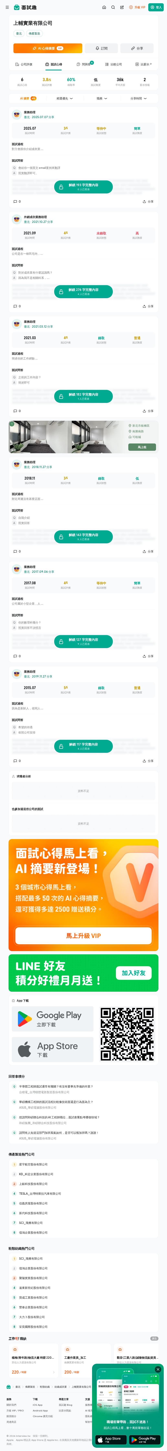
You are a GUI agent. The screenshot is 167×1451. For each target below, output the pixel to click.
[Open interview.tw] (9, 1387)
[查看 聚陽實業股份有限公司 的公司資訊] (83, 1278)
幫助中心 (90, 1421)
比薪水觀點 (65, 1410)
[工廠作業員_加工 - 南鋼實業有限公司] (86, 1360)
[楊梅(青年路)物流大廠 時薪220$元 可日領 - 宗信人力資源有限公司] (34, 1360)
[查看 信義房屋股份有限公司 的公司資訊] (83, 1203)
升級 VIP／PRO (15, 1410)
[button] (18, 1410)
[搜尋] (113, 7)
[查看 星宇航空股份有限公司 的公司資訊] (83, 1164)
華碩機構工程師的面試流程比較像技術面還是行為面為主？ (56, 1102)
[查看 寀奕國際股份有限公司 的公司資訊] (83, 1327)
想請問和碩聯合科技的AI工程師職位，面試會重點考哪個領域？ (59, 1117)
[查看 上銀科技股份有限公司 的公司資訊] (83, 1184)
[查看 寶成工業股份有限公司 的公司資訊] (83, 1297)
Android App (40, 1410)
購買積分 (11, 1416)
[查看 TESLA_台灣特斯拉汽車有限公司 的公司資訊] (83, 1194)
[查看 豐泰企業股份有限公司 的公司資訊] (83, 1307)
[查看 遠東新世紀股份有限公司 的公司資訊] (83, 1288)
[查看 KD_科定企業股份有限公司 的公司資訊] (83, 1174)
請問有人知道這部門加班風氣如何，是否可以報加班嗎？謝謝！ (59, 1132)
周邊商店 (11, 1421)
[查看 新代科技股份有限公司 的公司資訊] (83, 1213)
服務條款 (90, 1404)
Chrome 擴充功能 (43, 1416)
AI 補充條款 (91, 1410)
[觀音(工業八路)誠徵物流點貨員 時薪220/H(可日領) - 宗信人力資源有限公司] (139, 1360)
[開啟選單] (7, 7)
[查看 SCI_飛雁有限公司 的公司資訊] (83, 1223)
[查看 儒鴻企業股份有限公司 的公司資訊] (83, 1232)
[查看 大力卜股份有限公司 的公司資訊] (83, 1317)
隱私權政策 (91, 1416)
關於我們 (11, 1404)
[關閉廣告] (158, 1369)
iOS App (38, 1404)
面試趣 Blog (65, 1404)
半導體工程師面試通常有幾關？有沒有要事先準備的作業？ (56, 1086)
